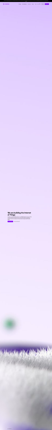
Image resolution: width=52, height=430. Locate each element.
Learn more (9, 428)
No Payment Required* (17, 221)
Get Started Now (10, 221)
